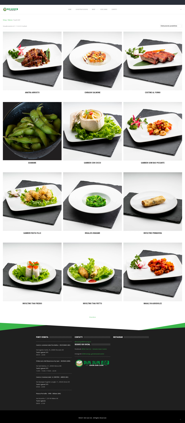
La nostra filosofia (82, 9)
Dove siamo (103, 9)
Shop (5, 20)
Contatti (114, 9)
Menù (93, 9)
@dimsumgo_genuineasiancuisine (93, 354)
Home (69, 9)
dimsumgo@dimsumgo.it (83, 342)
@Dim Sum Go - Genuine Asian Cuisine (94, 349)
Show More (92, 317)
